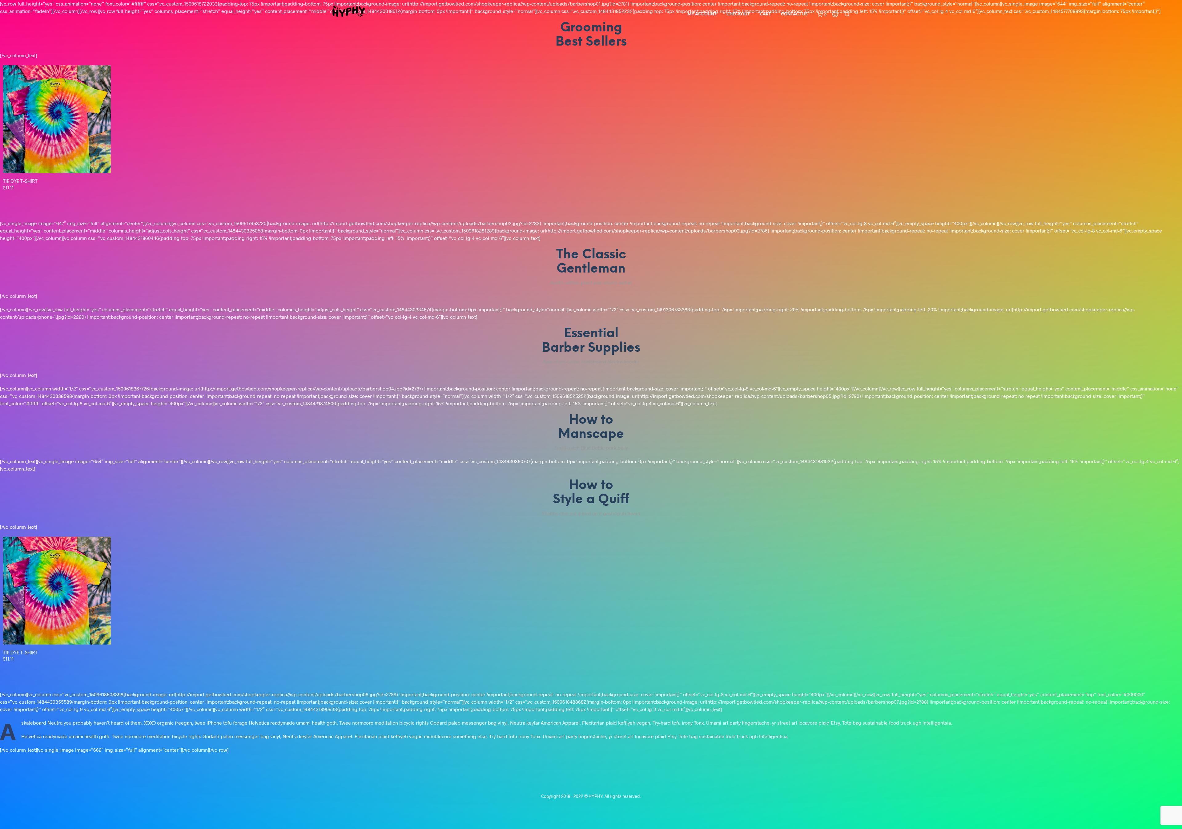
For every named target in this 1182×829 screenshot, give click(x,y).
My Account (702, 14)
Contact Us (794, 14)
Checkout (738, 14)
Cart (765, 14)
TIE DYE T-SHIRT (20, 181)
